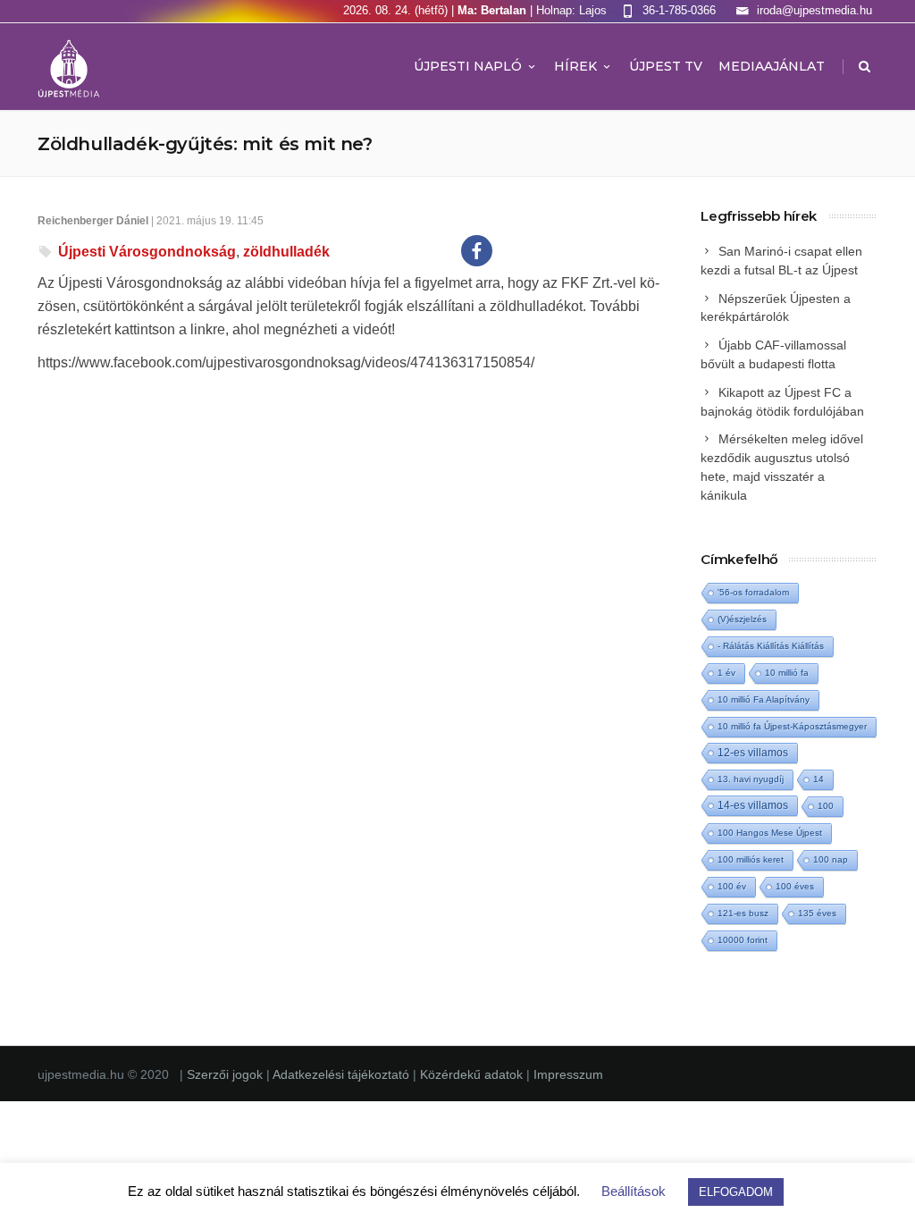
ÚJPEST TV (665, 66)
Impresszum (568, 1074)
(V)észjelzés (742, 619)
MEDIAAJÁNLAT (771, 66)
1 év (726, 673)
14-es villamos (753, 805)
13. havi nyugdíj (751, 779)
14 (818, 779)
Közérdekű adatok (471, 1074)
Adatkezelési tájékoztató (343, 1074)
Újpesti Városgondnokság (147, 251)
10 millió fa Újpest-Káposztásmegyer (792, 726)
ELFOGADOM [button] (736, 1192)
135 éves (817, 913)
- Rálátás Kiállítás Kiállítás (771, 646)
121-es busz (743, 913)
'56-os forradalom (753, 592)
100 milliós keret (751, 859)
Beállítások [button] (633, 1191)
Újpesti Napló (468, 66)
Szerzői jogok (226, 1074)
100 (826, 806)
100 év (732, 886)
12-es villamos (753, 752)
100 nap (830, 859)
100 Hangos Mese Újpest (770, 833)
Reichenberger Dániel (93, 221)
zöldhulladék (286, 251)
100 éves (795, 886)
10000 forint (743, 940)
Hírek (575, 66)
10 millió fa (787, 673)
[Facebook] (476, 250)
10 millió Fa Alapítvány (764, 699)
